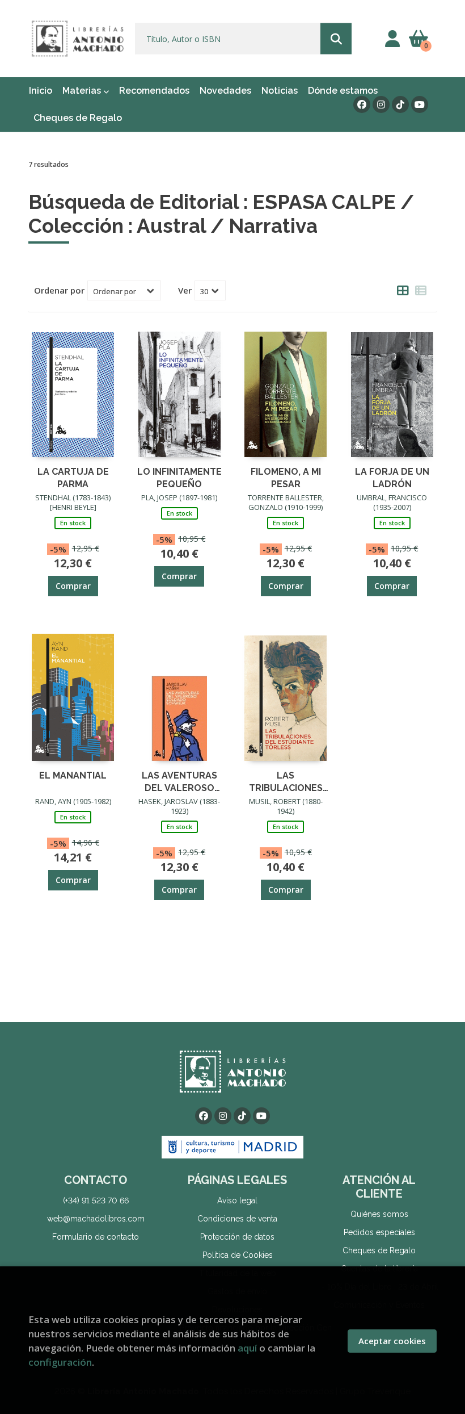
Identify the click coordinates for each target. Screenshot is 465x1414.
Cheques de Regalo (379, 1250)
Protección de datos (237, 1236)
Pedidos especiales (379, 1232)
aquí (247, 1347)
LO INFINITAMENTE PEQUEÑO (179, 477)
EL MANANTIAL (73, 775)
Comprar (73, 585)
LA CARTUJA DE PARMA (73, 477)
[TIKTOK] (400, 104)
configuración (60, 1362)
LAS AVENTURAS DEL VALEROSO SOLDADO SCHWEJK (179, 781)
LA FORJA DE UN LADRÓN (392, 477)
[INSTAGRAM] (381, 104)
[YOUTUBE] (419, 104)
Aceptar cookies (392, 1340)
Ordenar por (59, 290)
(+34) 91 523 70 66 (96, 1200)
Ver (185, 290)
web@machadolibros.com (96, 1218)
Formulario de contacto (95, 1236)
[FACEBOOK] (361, 104)
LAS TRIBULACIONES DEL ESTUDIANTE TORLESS (285, 781)
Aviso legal (237, 1200)
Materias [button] (82, 90)
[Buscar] (336, 39)
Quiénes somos (379, 1214)
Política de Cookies (237, 1255)
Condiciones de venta (237, 1218)
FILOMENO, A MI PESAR (286, 477)
